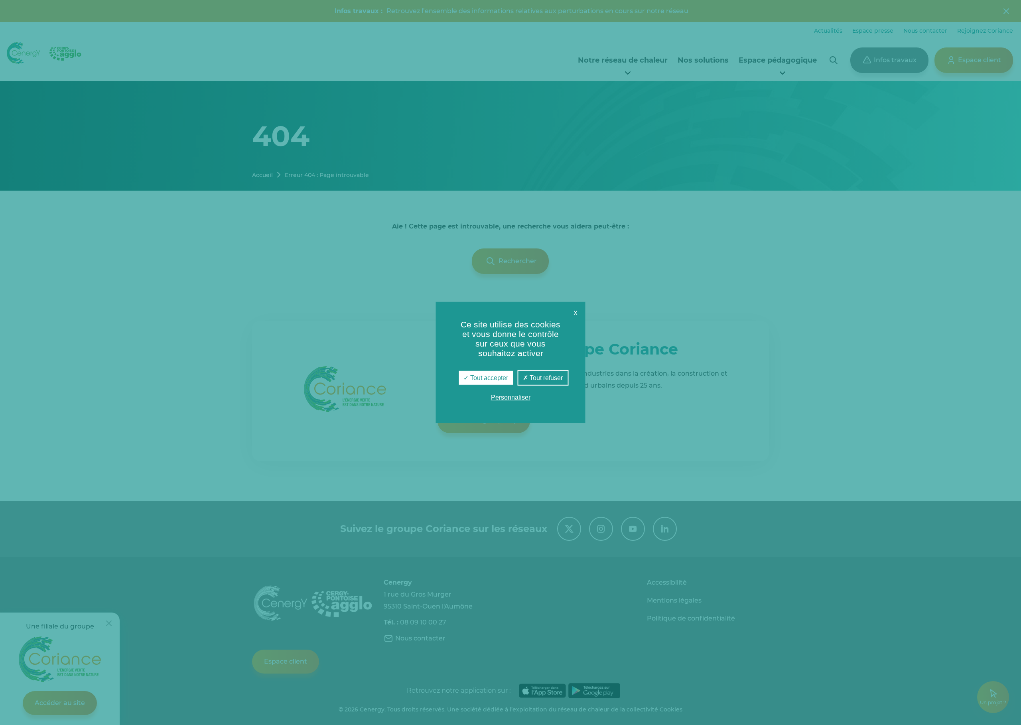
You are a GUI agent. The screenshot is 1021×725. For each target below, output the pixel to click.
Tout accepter (488, 377)
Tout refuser (545, 377)
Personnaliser (510, 397)
